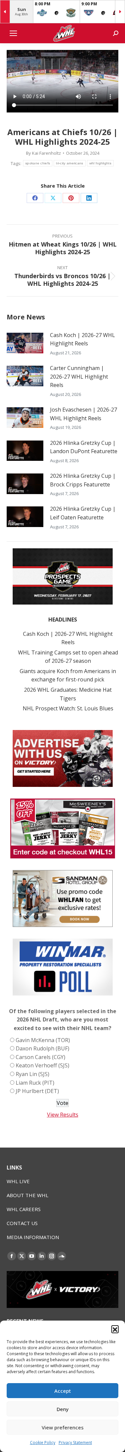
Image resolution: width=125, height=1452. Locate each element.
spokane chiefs (37, 163)
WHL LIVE (18, 1181)
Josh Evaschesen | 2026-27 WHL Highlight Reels (83, 414)
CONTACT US (22, 1223)
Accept (62, 1390)
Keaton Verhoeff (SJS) (42, 1065)
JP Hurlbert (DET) (37, 1091)
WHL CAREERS (24, 1209)
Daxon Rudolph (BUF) (42, 1048)
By (43, 153)
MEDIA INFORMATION (33, 1237)
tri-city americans (69, 163)
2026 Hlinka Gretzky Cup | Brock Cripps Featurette (83, 480)
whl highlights (100, 163)
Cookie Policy (42, 1442)
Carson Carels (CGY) (40, 1057)
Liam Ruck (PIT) (35, 1082)
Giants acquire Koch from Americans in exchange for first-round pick (68, 675)
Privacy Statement (75, 1442)
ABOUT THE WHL (27, 1195)
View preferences (63, 1427)
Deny (63, 1409)
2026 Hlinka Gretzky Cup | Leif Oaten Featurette (83, 513)
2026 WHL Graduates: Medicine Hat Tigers (68, 694)
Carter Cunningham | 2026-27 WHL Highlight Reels (79, 376)
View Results (62, 1114)
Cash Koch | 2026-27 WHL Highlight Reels (82, 339)
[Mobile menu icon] (13, 33)
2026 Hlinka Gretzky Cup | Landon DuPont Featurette (83, 447)
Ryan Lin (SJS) (32, 1074)
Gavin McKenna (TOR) (43, 1040)
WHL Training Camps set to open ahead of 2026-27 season (68, 657)
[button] (115, 1329)
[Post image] (25, 343)
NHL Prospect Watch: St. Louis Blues (68, 708)
